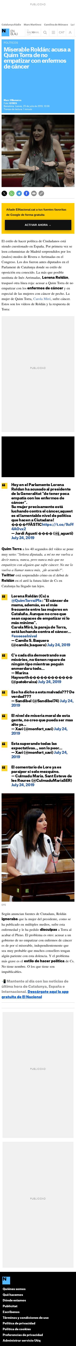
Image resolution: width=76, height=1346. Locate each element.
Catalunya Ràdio (11, 25)
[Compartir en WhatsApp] (11, 193)
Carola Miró (42, 298)
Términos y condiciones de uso (26, 1317)
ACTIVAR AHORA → (38, 225)
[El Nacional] (5, 32)
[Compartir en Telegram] (19, 193)
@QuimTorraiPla (26, 601)
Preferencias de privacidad (23, 1335)
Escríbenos (11, 1312)
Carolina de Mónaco (56, 25)
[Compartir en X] (4, 193)
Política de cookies (17, 1329)
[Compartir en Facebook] (26, 193)
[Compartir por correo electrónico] (34, 193)
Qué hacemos (13, 1294)
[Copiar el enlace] (41, 193)
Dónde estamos (14, 1300)
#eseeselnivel (24, 636)
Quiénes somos (14, 1289)
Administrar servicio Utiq (22, 1340)
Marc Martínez (32, 25)
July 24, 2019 (22, 538)
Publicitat (10, 1306)
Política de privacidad (19, 1323)
